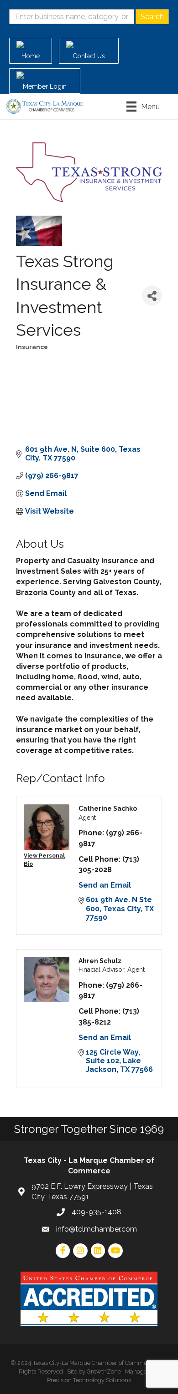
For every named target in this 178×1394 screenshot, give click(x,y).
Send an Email (105, 885)
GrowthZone (104, 1371)
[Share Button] (152, 295)
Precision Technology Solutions (89, 1380)
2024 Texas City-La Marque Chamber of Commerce (86, 1362)
